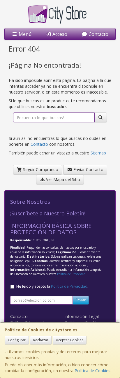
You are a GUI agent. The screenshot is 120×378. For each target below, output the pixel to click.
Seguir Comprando (40, 169)
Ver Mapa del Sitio (62, 179)
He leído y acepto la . (52, 286)
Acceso (59, 34)
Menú (24, 34)
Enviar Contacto (87, 169)
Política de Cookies (92, 370)
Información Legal (81, 316)
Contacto (97, 34)
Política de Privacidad (71, 274)
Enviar (81, 300)
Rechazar (40, 339)
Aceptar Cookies (69, 339)
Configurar (17, 339)
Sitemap (98, 153)
